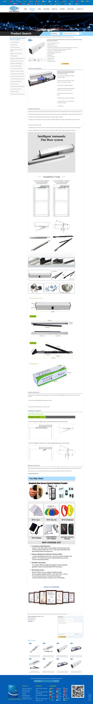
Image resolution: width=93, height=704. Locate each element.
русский (19, 1)
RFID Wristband (14, 55)
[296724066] (31, 621)
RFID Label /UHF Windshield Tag (18, 58)
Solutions (46, 9)
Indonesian (31, 3)
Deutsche (64, 1)
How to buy (70, 9)
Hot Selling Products (15, 47)
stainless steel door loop (47, 614)
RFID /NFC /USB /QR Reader (17, 63)
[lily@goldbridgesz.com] (30, 621)
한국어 (51, 1)
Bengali (50, 3)
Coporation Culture (26, 691)
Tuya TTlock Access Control (17, 68)
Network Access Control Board (17, 73)
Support (62, 9)
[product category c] (46, 21)
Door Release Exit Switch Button (18, 86)
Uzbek (78, 3)
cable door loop (54, 614)
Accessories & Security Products (18, 94)
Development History (26, 690)
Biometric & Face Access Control (18, 76)
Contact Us (79, 9)
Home (25, 9)
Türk (78, 1)
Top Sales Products (15, 42)
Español (38, 1)
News (39, 9)
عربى (26, 1)
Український (58, 3)
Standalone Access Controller (17, 71)
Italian (58, 1)
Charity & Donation (26, 697)
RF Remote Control (15, 91)
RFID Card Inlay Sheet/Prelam (42, 691)
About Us (54, 9)
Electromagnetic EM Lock (16, 81)
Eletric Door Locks (15, 83)
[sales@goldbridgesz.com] (33, 621)
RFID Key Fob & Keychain (16, 53)
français (32, 1)
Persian (89, 1)
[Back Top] (89, 699)
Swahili (65, 3)
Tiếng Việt (23, 3)
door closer (32, 614)
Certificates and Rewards (27, 698)
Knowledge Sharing (26, 695)
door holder (36, 614)
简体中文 (12, 1)
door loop (40, 614)
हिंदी (83, 1)
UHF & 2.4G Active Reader (16, 66)
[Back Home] (89, 695)
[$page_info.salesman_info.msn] (28, 621)
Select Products (14, 44)
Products (32, 9)
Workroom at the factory (27, 688)
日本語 (45, 1)
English (5, 1)
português (71, 1)
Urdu (44, 3)
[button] (91, 21)
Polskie (16, 3)
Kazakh (72, 3)
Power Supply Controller (16, 88)
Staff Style (24, 693)
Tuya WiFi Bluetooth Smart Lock (18, 78)
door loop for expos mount (62, 614)
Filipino (38, 3)
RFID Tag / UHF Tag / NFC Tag (17, 61)
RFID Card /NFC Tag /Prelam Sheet (17, 50)
